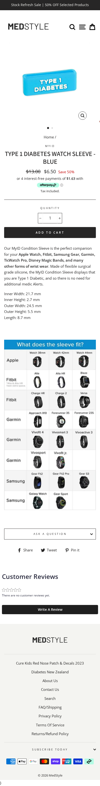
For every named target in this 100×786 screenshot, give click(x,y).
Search (50, 698)
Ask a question (50, 534)
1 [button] (48, 128)
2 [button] (52, 128)
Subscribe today (50, 749)
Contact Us (50, 689)
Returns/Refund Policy (50, 733)
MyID (50, 146)
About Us (50, 680)
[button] (50, 609)
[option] (50, 5)
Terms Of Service (50, 724)
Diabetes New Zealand (50, 671)
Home (49, 137)
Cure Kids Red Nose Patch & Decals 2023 (50, 663)
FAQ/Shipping (50, 707)
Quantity (50, 208)
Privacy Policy (50, 715)
